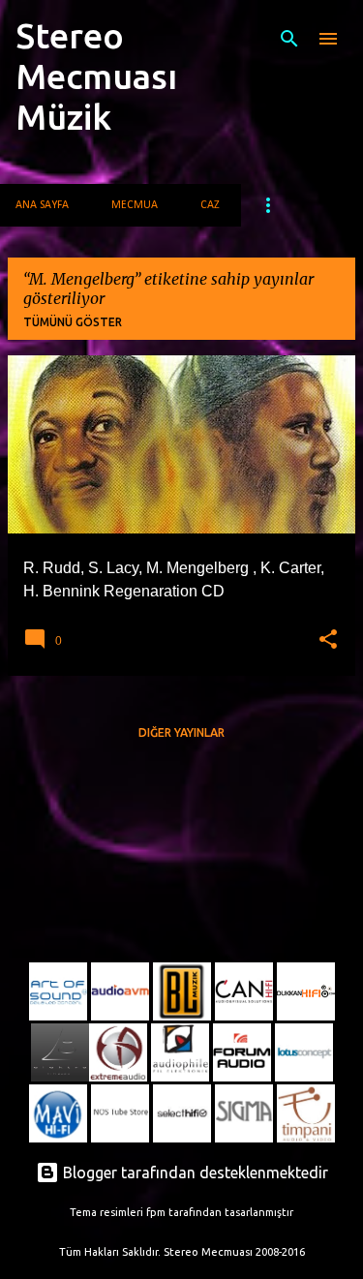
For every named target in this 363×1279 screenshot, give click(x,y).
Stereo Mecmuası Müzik (96, 76)
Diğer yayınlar (181, 732)
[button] (328, 640)
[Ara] (289, 38)
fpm (156, 1212)
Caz (210, 205)
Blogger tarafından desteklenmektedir (193, 1172)
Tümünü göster (72, 322)
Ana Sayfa (42, 205)
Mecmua (134, 205)
